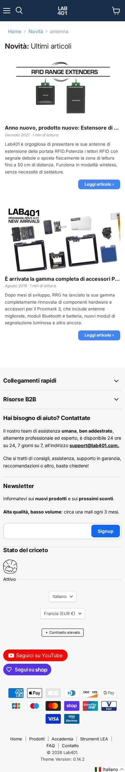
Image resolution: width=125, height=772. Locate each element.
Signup (105, 531)
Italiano (60, 596)
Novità (36, 31)
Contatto (70, 745)
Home (14, 31)
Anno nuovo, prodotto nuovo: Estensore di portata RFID (62, 128)
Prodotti (37, 738)
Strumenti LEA (94, 738)
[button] (109, 769)
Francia (59, 613)
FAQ (50, 745)
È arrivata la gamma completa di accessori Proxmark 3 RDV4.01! (62, 279)
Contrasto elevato (62, 632)
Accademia (62, 738)
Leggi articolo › (99, 184)
